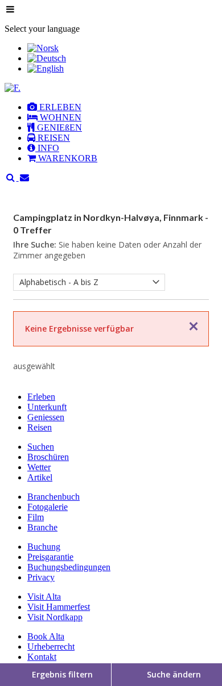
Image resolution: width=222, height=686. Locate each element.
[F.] (12, 88)
